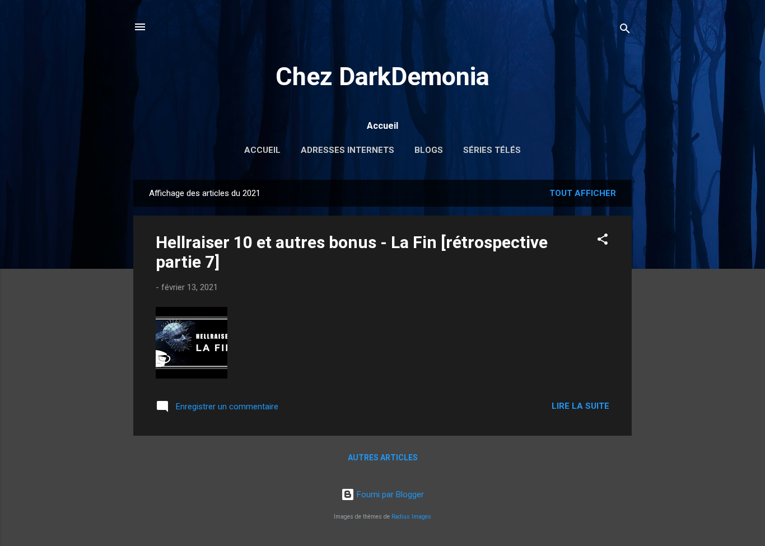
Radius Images (411, 516)
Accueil (262, 150)
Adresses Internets (347, 150)
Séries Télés (492, 150)
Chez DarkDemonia (382, 76)
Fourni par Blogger (389, 494)
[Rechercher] (625, 30)
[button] (602, 241)
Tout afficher (582, 193)
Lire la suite (580, 406)
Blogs (428, 150)
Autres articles (383, 457)
